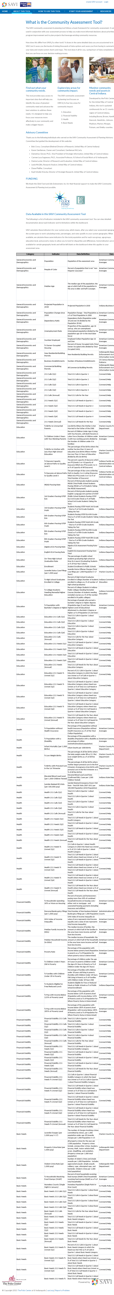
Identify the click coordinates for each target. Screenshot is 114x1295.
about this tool (21, 11)
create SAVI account (94, 2)
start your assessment (81, 11)
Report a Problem (62, 1290)
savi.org (50, 1290)
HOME (5, 11)
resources (105, 11)
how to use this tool (49, 11)
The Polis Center (24, 1290)
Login (106, 2)
